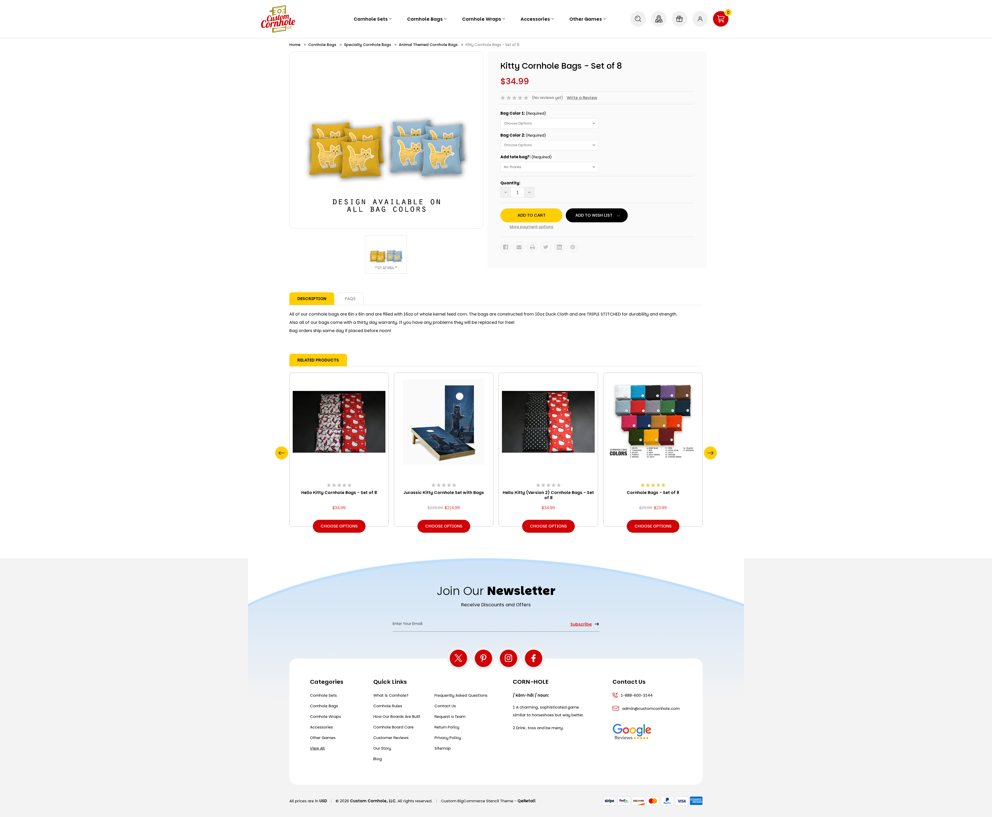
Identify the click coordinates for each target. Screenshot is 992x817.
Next (710, 452)
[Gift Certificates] (679, 19)
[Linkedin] (559, 247)
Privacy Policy (448, 737)
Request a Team (450, 716)
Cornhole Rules (387, 706)
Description (311, 299)
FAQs (350, 299)
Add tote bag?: (526, 157)
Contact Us (445, 706)
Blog (377, 758)
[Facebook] (505, 247)
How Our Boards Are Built (396, 716)
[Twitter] (546, 247)
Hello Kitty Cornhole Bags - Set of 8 (339, 492)
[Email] (519, 247)
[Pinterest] (573, 247)
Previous (281, 452)
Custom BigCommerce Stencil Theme (477, 801)
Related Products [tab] (318, 360)
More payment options (531, 226)
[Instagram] (508, 658)
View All (317, 748)
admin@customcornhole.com (650, 708)
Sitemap (443, 748)
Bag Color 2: (523, 135)
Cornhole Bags (425, 19)
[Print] (532, 247)
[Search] (638, 19)
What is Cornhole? (390, 695)
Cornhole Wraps (481, 19)
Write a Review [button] (582, 97)
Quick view (339, 422)
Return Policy (447, 727)
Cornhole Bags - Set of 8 (653, 492)
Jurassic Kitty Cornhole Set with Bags (444, 492)
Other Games (585, 19)
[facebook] (533, 658)
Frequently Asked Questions (461, 695)
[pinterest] (483, 658)
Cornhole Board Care (393, 727)
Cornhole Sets (371, 19)
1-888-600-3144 (637, 695)
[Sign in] (700, 19)
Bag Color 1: (523, 113)
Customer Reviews (391, 737)
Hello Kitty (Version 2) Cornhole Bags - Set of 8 (548, 495)
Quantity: (510, 183)
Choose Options (339, 526)
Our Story (382, 748)
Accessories (535, 19)
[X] (458, 658)
